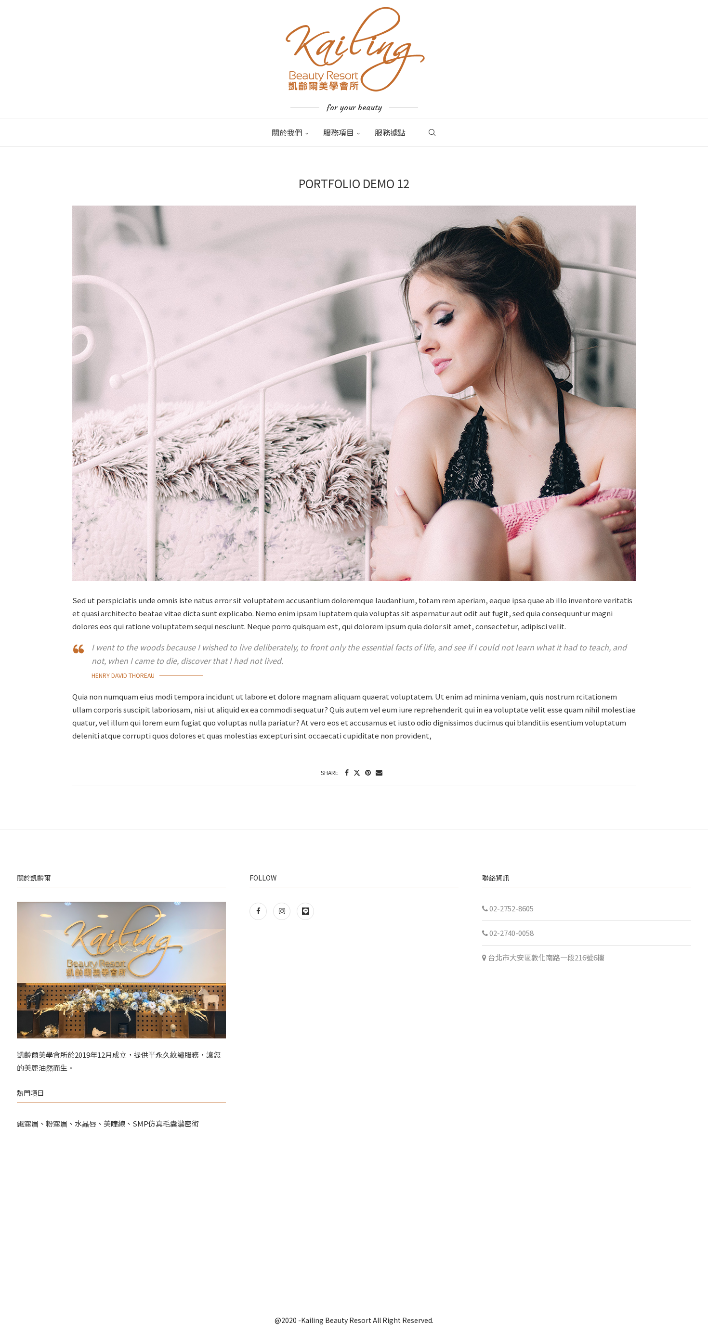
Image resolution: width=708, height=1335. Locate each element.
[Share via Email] (379, 772)
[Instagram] (282, 911)
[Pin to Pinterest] (368, 772)
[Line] (305, 911)
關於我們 (287, 132)
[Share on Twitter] (357, 772)
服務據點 (390, 132)
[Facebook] (260, 911)
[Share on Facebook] (347, 772)
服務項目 (338, 132)
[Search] (432, 132)
